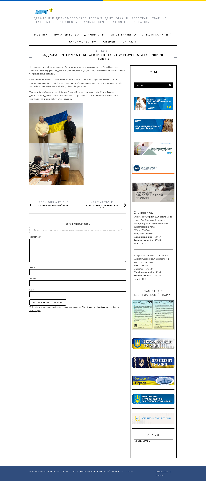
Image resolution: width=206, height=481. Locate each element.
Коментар (35, 237)
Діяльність (94, 34)
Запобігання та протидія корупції (140, 34)
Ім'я (32, 267)
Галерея (108, 41)
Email (32, 278)
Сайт (31, 289)
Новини (41, 34)
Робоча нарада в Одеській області (53, 203)
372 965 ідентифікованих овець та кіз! (102, 205)
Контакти (129, 41)
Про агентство (66, 34)
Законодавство (82, 41)
